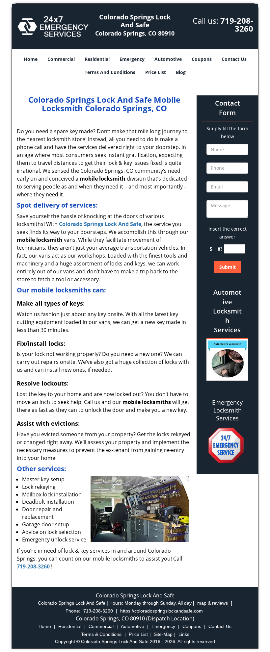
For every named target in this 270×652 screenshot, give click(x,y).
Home (31, 59)
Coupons (202, 59)
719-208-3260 (236, 24)
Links (183, 634)
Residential (97, 59)
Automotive (168, 59)
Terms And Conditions (110, 72)
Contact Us (234, 59)
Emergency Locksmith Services (227, 410)
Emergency (132, 59)
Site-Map (163, 634)
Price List (155, 72)
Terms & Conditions (101, 634)
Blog (181, 72)
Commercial (61, 59)
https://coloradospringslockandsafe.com (161, 611)
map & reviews (213, 603)
